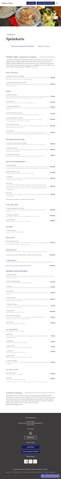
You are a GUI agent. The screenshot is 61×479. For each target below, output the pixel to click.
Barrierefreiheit (52, 472)
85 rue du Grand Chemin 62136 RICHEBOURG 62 (30, 423)
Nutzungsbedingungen (17, 472)
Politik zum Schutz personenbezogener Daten (33, 472)
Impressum (8, 472)
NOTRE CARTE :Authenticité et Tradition (22, 46)
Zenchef (45, 469)
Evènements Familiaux (44, 46)
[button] (57, 3)
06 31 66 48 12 (30, 424)
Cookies (46, 472)
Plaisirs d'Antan (7, 3)
